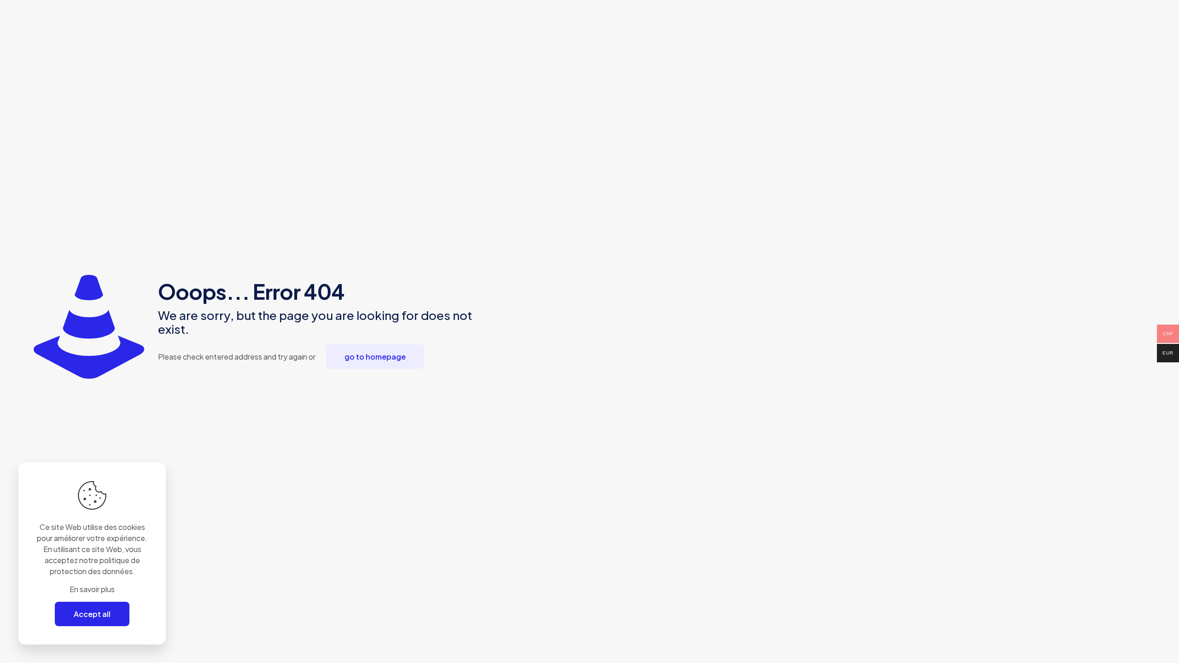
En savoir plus (92, 589)
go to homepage (375, 356)
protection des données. (92, 571)
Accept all (92, 614)
